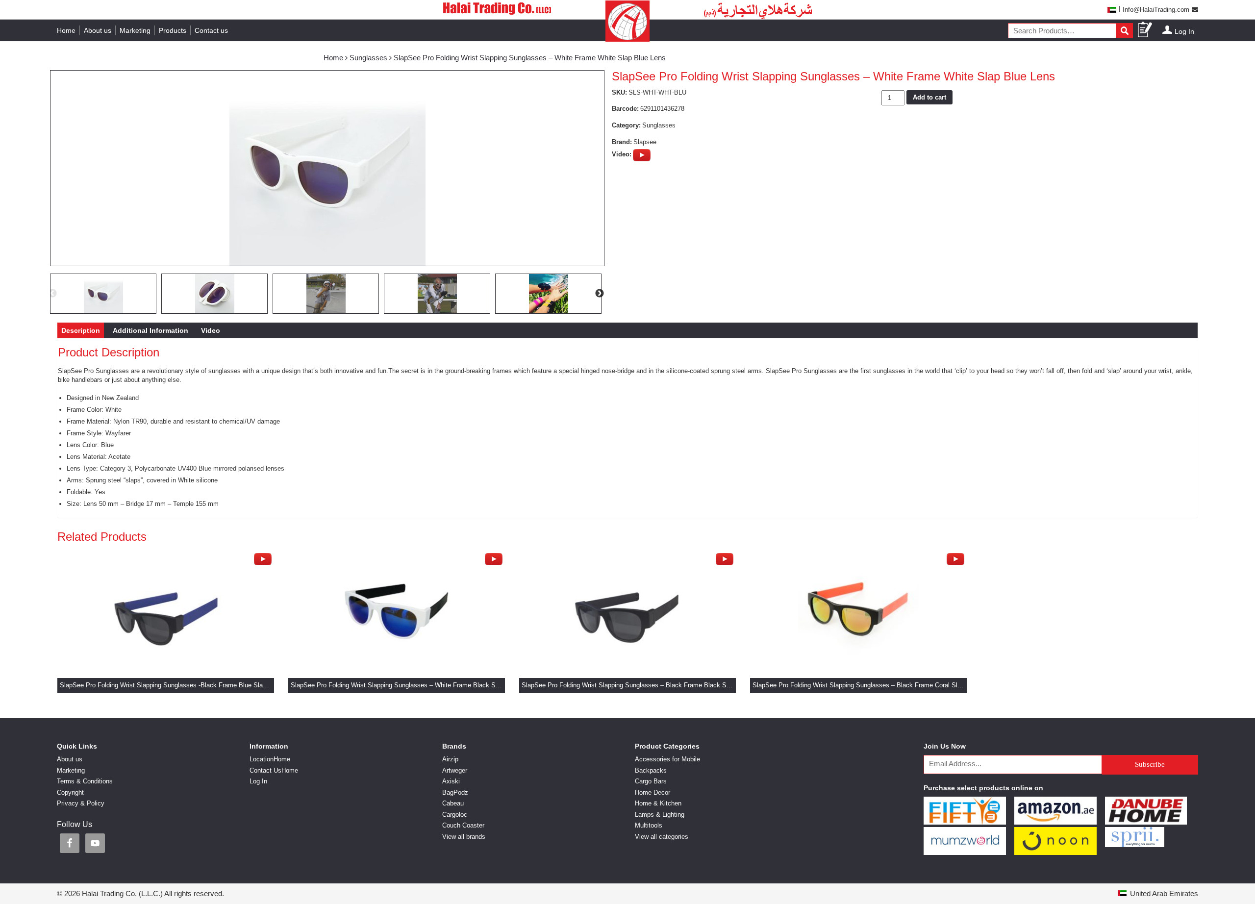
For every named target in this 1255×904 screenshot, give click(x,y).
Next (599, 294)
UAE (1111, 9)
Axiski (451, 781)
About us (97, 30)
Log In (1184, 31)
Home (66, 30)
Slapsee (644, 142)
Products (172, 30)
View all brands (463, 836)
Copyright (70, 792)
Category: (626, 125)
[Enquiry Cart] (1146, 30)
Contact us (211, 30)
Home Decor (652, 792)
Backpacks (651, 770)
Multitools (648, 825)
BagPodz (455, 792)
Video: (621, 154)
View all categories (661, 836)
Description (80, 330)
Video (210, 330)
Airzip (450, 759)
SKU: (619, 92)
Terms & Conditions (85, 781)
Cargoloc (454, 814)
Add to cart (929, 97)
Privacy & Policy (80, 803)
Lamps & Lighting (659, 814)
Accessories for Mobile (667, 759)
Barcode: (625, 108)
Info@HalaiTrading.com (1156, 9)
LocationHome (270, 759)
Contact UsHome (274, 770)
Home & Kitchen (658, 803)
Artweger (454, 770)
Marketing (135, 30)
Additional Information (150, 330)
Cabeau (453, 803)
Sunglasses (368, 57)
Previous (52, 294)
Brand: (622, 142)
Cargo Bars (651, 781)
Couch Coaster (463, 825)
